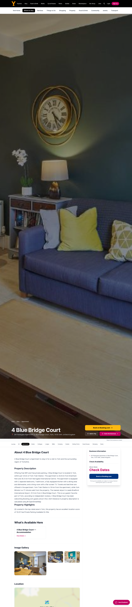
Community (95, 10)
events (105, 10)
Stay (26, 3)
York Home (16, 10)
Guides (67, 3)
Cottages (40, 444)
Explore (19, 3)
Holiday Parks (75, 444)
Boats (101, 444)
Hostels (67, 444)
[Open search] (104, 3)
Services (40, 10)
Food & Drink (34, 3)
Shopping (62, 10)
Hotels (33, 444)
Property (72, 10)
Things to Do (51, 10)
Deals (74, 3)
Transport (114, 10)
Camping (60, 444)
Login (108, 3)
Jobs (99, 3)
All (18, 444)
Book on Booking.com (101, 428)
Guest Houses (86, 444)
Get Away (92, 3)
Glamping (95, 444)
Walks (43, 3)
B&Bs (53, 444)
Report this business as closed (114, 440)
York (13, 421)
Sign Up (115, 3)
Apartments (25, 444)
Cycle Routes (52, 3)
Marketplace (82, 3)
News (60, 3)
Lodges (47, 444)
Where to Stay (29, 10)
